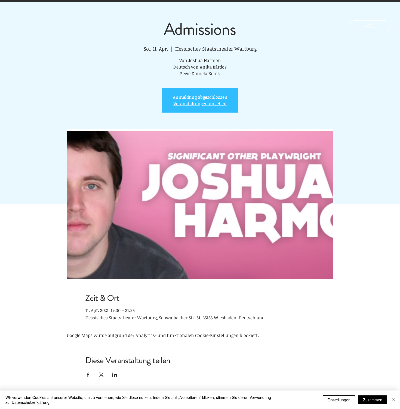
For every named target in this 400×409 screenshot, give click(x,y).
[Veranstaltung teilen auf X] (101, 375)
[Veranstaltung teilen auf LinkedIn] (114, 375)
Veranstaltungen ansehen (200, 104)
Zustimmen (372, 399)
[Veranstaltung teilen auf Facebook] (88, 375)
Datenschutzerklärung (31, 402)
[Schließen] (393, 400)
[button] (369, 26)
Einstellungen (338, 399)
